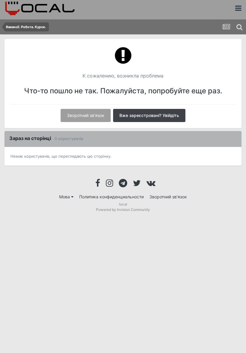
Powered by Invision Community (123, 209)
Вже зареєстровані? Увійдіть (149, 115)
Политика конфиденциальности (111, 196)
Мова (65, 196)
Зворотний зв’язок (85, 115)
